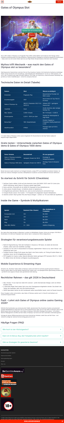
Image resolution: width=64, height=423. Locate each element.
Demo (32, 35)
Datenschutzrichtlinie (6, 355)
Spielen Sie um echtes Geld (32, 31)
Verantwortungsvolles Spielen (8, 352)
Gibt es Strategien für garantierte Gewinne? (20, 342)
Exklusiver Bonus (32, 421)
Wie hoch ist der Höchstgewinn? (16, 329)
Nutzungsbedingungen (6, 358)
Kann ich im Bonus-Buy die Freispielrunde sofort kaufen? (25, 336)
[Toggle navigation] (2, 1)
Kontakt (3, 361)
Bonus (59, 1)
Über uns (3, 364)
